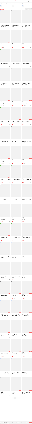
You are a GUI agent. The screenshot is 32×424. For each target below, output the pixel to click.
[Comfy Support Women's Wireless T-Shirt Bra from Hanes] (16, 36)
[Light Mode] (28, 1)
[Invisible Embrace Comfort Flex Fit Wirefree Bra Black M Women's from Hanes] (27, 210)
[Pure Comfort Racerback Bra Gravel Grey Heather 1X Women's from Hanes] (16, 364)
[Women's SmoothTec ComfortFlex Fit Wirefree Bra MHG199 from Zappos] (16, 229)
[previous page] (13, 398)
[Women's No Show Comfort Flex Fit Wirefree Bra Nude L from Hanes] (16, 210)
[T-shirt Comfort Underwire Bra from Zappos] (27, 268)
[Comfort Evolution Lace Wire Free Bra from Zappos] (27, 248)
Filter (2, 9)
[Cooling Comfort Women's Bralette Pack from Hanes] (27, 55)
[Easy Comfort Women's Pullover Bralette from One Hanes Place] (5, 55)
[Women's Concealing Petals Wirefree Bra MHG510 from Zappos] (5, 248)
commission (5, 422)
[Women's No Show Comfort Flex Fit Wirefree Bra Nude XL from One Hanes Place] (5, 190)
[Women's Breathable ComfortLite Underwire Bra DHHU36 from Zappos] (27, 229)
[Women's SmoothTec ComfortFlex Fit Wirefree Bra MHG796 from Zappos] (5, 268)
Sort (24, 9)
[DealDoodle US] (16, 1)
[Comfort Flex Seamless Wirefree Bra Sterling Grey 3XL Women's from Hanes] (27, 171)
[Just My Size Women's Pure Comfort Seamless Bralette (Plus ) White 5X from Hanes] (16, 16)
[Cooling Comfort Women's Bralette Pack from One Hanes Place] (16, 55)
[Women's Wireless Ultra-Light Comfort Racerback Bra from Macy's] (16, 152)
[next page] (19, 398)
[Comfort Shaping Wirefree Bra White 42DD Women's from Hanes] (5, 384)
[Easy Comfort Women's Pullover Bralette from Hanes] (27, 36)
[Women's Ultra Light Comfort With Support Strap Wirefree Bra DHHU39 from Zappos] (16, 268)
